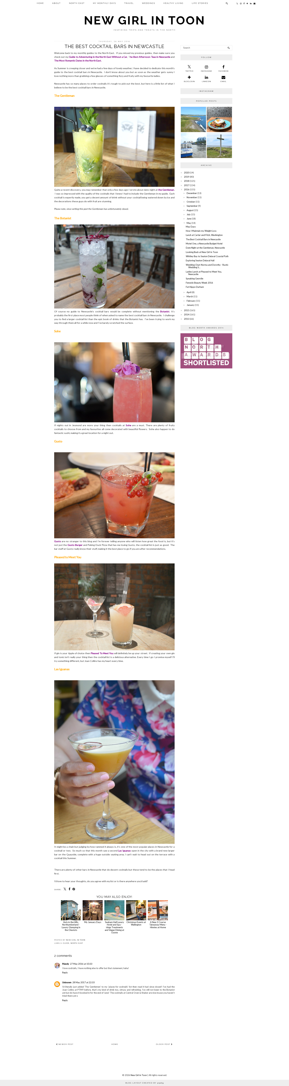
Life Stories (200, 3)
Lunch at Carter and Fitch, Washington (204, 235)
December (192, 193)
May (189, 223)
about (56, 3)
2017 (186, 185)
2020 (186, 172)
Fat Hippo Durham (195, 287)
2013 (186, 319)
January (190, 305)
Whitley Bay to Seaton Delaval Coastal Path (207, 256)
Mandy (65, 963)
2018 (186, 181)
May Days (191, 226)
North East (77, 3)
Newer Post (65, 1044)
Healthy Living (173, 3)
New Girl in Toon (144, 20)
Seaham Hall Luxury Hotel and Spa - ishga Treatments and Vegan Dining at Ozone (114, 927)
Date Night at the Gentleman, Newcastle (205, 247)
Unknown (66, 982)
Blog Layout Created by (144, 1083)
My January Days (92, 922)
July (188, 214)
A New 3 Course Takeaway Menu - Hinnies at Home (158, 925)
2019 (186, 176)
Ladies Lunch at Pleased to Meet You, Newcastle (204, 273)
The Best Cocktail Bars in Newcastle (203, 239)
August (190, 210)
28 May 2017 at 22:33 (83, 982)
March (190, 296)
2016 (186, 189)
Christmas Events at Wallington (136, 923)
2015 (186, 310)
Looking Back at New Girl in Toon (202, 252)
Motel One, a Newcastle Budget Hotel (204, 243)
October (191, 201)
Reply (65, 972)
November (192, 197)
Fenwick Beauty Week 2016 (199, 282)
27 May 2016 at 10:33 (81, 963)
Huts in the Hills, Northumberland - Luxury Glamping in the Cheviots (71, 926)
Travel (129, 3)
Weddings (148, 3)
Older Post (163, 1044)
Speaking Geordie (194, 278)
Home (40, 3)
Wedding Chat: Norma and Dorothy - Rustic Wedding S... (207, 266)
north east (77, 943)
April (189, 292)
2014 (186, 314)
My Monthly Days (104, 3)
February (191, 300)
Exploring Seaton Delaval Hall (200, 260)
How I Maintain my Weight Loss (201, 230)
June (189, 218)
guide (66, 943)
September (192, 206)
